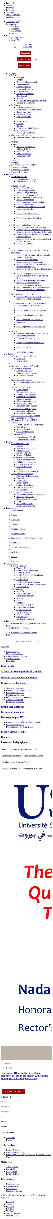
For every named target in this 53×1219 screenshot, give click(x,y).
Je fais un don (25, 53)
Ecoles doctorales (23, 453)
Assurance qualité (23, 130)
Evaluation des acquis (15, 724)
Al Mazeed (10, 1137)
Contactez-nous (12, 1184)
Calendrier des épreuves (26, 396)
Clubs (18, 600)
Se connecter (11, 24)
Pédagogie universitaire (25, 133)
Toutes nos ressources (15, 688)
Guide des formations (25, 432)
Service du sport (23, 573)
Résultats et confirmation (26, 401)
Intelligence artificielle (15, 702)
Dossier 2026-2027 (24, 371)
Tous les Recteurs (23, 117)
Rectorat (19, 126)
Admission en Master (25, 411)
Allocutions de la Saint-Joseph (28, 110)
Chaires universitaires (25, 89)
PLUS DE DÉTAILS (13, 1091)
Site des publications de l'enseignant (31, 494)
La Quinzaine (11, 1171)
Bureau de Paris (12, 1150)
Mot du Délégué (12, 652)
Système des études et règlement (29, 425)
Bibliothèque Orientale (25, 147)
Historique (10, 661)
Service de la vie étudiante (27, 570)
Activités (20, 591)
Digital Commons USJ (25, 506)
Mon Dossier (21, 361)
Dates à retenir (22, 480)
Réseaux (14, 524)
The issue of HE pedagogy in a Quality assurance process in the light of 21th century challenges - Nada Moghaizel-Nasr (24, 1076)
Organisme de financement (27, 471)
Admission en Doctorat (25, 413)
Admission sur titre (24, 403)
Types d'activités (13, 658)
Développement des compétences (19, 697)
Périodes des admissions (26, 394)
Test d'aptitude (22, 390)
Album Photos (22, 490)
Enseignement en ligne (15, 695)
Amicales (20, 598)
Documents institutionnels (26, 82)
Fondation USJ (22, 84)
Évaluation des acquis (15, 693)
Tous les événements (24, 487)
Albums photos (12, 1167)
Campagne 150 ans (24, 59)
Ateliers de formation (14, 699)
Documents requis (23, 399)
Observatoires (22, 91)
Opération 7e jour (23, 610)
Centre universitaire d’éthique (28, 128)
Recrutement (21, 96)
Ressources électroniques (26, 499)
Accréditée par (12, 21)
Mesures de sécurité (19, 172)
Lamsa (9, 1140)
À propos (20, 77)
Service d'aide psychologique (28, 582)
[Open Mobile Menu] (36, 59)
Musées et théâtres (23, 153)
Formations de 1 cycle (26, 437)
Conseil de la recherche (25, 464)
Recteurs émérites (23, 114)
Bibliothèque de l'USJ (25, 151)
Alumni (14, 33)
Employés (15, 28)
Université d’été (22, 586)
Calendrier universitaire (25, 103)
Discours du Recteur (24, 107)
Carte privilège (22, 616)
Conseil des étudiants (25, 596)
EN (21, 38)
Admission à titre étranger (26, 406)
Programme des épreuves (26, 373)
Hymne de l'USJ (13, 1174)
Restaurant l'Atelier (19, 167)
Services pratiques (23, 612)
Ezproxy (19, 501)
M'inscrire (20, 358)
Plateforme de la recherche (27, 476)
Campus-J (20, 603)
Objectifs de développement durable (31, 100)
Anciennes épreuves (24, 375)
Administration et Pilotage (16, 656)
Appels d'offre (22, 483)
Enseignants (16, 31)
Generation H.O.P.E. (24, 605)
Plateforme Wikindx (24, 503)
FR (7, 35)
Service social (22, 580)
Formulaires (21, 478)
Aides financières (24, 65)
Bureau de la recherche (25, 460)
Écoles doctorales (23, 87)
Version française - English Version (30, 137)
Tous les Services (23, 568)
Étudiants (15, 26)
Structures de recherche (25, 448)
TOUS (4, 749)
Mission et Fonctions (14, 654)
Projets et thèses (22, 450)
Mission (19, 446)
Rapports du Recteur (24, 112)
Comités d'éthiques (24, 467)
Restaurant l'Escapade (20, 170)
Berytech (15, 163)
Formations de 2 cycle (25, 440)
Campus (19, 80)
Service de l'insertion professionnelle (31, 584)
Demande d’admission (25, 392)
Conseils (19, 123)
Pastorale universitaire (25, 607)
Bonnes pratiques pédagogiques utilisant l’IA (24, 722)
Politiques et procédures (26, 462)
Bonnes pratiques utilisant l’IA (18, 690)
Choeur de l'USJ (23, 156)
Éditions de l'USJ (23, 149)
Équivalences (21, 427)
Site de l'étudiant (23, 593)
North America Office (15, 1152)
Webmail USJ (11, 1188)
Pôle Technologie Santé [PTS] (23, 165)
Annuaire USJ (12, 1186)
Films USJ (10, 1169)
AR (18, 40)
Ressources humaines (25, 93)
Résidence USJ (22, 614)
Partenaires (20, 469)
